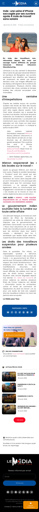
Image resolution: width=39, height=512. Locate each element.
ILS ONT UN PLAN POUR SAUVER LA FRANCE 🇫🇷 (26, 374)
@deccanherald (13, 149)
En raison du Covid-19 (23, 278)
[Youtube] (8, 312)
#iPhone (28, 133)
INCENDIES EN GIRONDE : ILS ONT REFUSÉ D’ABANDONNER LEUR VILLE (27, 407)
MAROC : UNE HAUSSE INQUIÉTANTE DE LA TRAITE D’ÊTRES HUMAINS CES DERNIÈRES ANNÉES (19, 200)
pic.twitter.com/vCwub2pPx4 (18, 153)
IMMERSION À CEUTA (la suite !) (26, 385)
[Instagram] (15, 312)
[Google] (23, 312)
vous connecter (18, 354)
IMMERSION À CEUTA (25, 396)
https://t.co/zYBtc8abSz (16, 151)
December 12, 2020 (14, 159)
